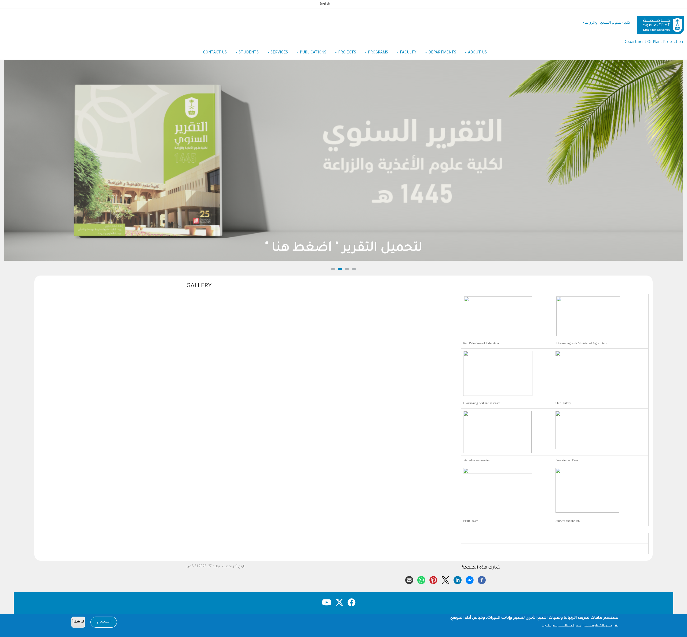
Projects (346, 53)
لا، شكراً (78, 622)
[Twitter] (445, 579)
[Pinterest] (433, 579)
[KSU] (660, 23)
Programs (377, 53)
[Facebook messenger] (470, 579)
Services (278, 53)
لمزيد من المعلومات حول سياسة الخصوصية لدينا (580, 626)
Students (248, 53)
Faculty (407, 53)
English (325, 4)
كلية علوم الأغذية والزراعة (606, 23)
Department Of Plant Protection (653, 42)
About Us (477, 53)
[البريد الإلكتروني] (409, 579)
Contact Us (215, 53)
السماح (104, 622)
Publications (312, 53)
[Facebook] (482, 579)
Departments (441, 53)
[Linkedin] (458, 579)
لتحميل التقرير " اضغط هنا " (343, 248)
